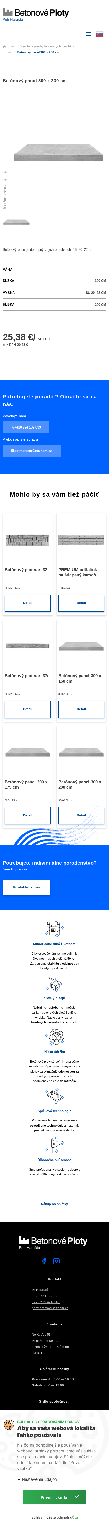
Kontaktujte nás (26, 887)
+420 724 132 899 (46, 1295)
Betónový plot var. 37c (27, 675)
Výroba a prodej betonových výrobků (47, 46)
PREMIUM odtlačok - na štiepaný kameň (79, 572)
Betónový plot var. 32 (26, 569)
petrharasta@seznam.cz (50, 1308)
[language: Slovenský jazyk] (101, 33)
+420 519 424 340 (46, 1302)
